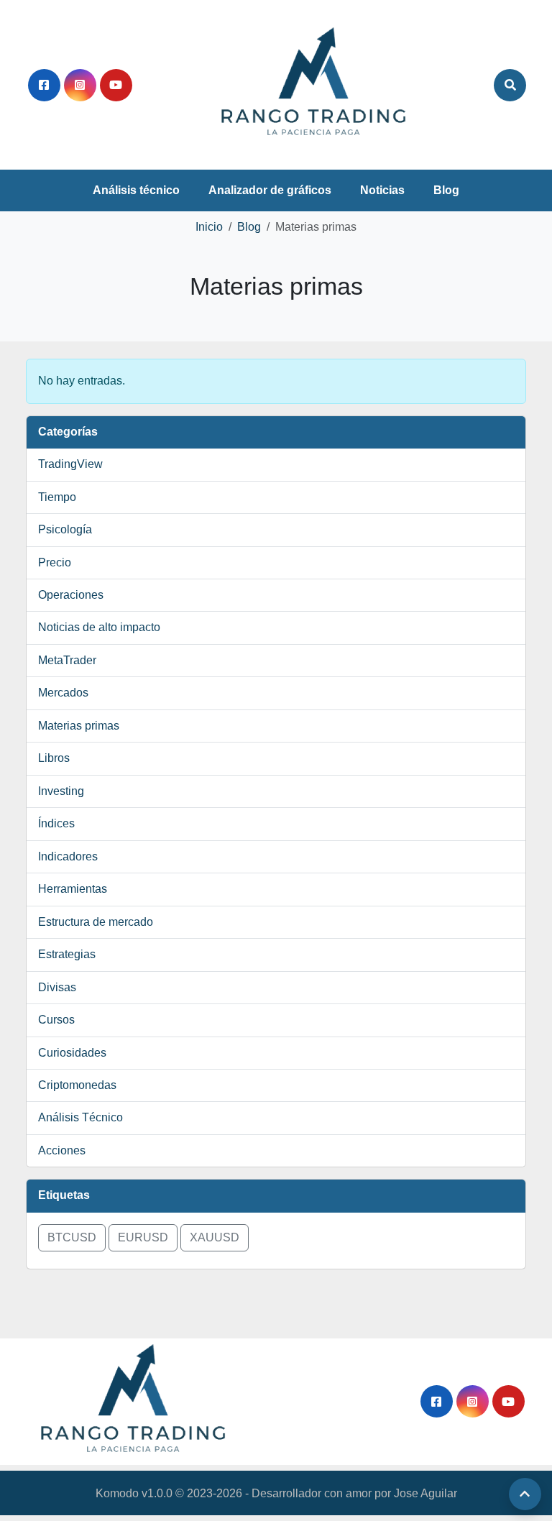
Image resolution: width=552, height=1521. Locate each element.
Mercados (63, 692)
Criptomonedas (77, 1085)
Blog (446, 190)
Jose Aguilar (425, 1493)
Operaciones (71, 595)
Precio (54, 562)
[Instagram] (80, 85)
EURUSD (143, 1237)
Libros (54, 758)
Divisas (57, 987)
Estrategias (67, 954)
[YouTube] (116, 85)
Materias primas (78, 726)
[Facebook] (44, 85)
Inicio (209, 227)
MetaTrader (67, 660)
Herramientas (72, 889)
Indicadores (68, 856)
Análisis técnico (136, 190)
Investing (61, 791)
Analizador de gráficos (269, 190)
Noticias (382, 190)
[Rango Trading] (314, 84)
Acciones (62, 1150)
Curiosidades (72, 1053)
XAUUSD (214, 1237)
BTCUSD (71, 1237)
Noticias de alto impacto (99, 627)
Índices (56, 823)
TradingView (70, 464)
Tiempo (57, 497)
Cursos (56, 1020)
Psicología (65, 529)
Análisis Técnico (80, 1117)
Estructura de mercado (95, 922)
